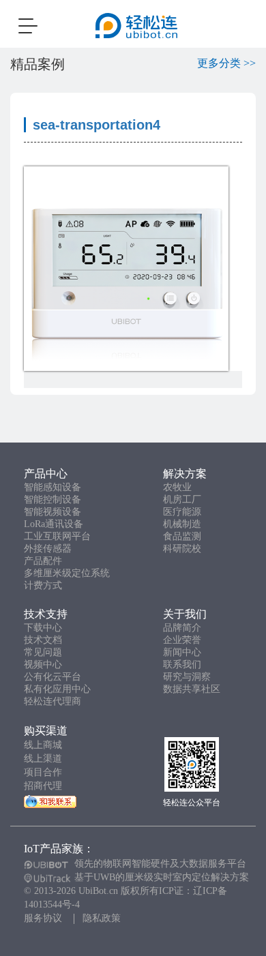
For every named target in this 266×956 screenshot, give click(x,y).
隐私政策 (102, 918)
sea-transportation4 (96, 124)
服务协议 (43, 918)
